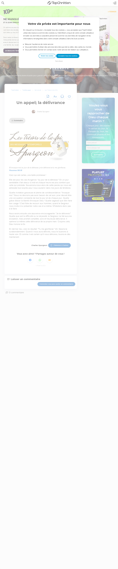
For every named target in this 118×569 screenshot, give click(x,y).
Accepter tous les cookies (67, 56)
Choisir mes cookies (47, 56)
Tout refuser (59, 61)
